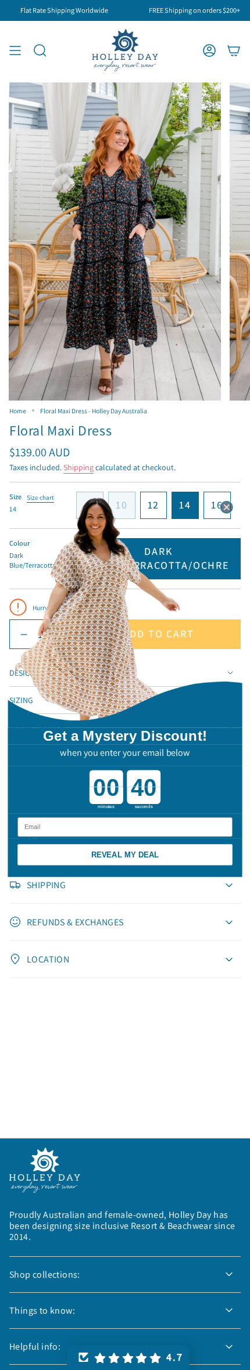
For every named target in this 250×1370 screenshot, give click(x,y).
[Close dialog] (227, 507)
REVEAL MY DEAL (125, 854)
